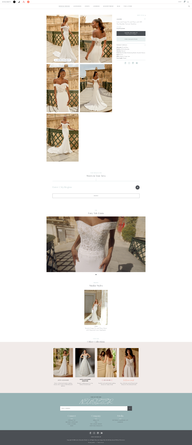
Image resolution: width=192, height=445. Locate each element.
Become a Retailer (72, 422)
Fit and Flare (125, 47)
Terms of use (101, 442)
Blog (118, 6)
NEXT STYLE (140, 15)
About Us (96, 420)
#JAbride (120, 422)
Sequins (122, 56)
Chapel (124, 58)
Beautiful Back (123, 52)
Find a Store (128, 6)
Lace (129, 56)
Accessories (77, 6)
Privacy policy (91, 442)
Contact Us (71, 420)
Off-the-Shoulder (125, 49)
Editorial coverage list (120, 420)
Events (87, 6)
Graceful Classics (141, 52)
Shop (179, 1)
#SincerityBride (108, 6)
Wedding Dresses (64, 6)
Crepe (125, 56)
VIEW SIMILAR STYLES (131, 39)
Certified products (96, 425)
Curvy (121, 54)
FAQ (96, 422)
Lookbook (96, 6)
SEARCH (96, 195)
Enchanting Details (131, 52)
